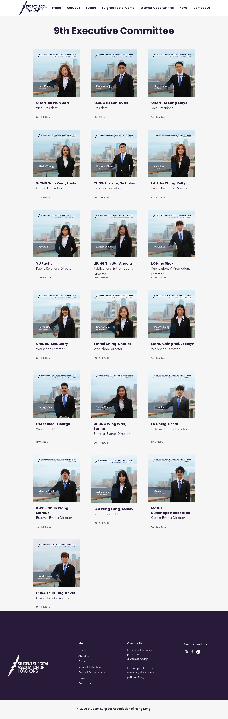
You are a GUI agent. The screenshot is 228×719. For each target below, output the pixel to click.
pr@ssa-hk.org (135, 677)
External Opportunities (90, 672)
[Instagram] (186, 652)
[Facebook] (192, 652)
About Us (84, 655)
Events (82, 661)
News (81, 677)
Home (82, 650)
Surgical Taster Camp (90, 666)
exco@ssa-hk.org (137, 658)
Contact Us (84, 683)
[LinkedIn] (198, 652)
